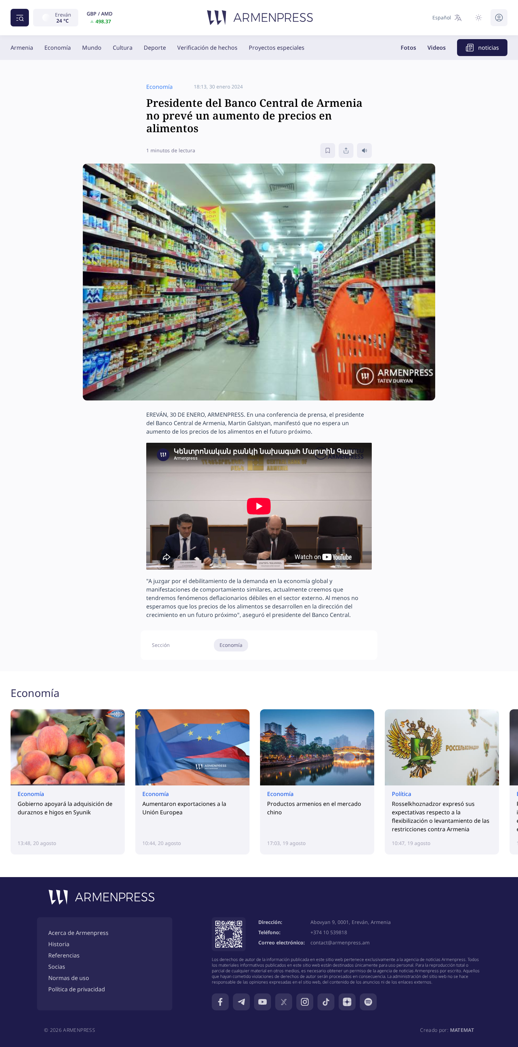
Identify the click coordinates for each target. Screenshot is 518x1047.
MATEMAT (462, 1030)
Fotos (408, 47)
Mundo (91, 47)
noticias (488, 47)
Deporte (155, 47)
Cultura (122, 47)
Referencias (64, 955)
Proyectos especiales (276, 47)
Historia (58, 944)
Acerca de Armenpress (78, 933)
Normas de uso (68, 978)
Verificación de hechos (207, 47)
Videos (436, 47)
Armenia (22, 47)
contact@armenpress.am (340, 942)
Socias (56, 967)
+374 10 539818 (328, 932)
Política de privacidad (76, 989)
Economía (57, 47)
